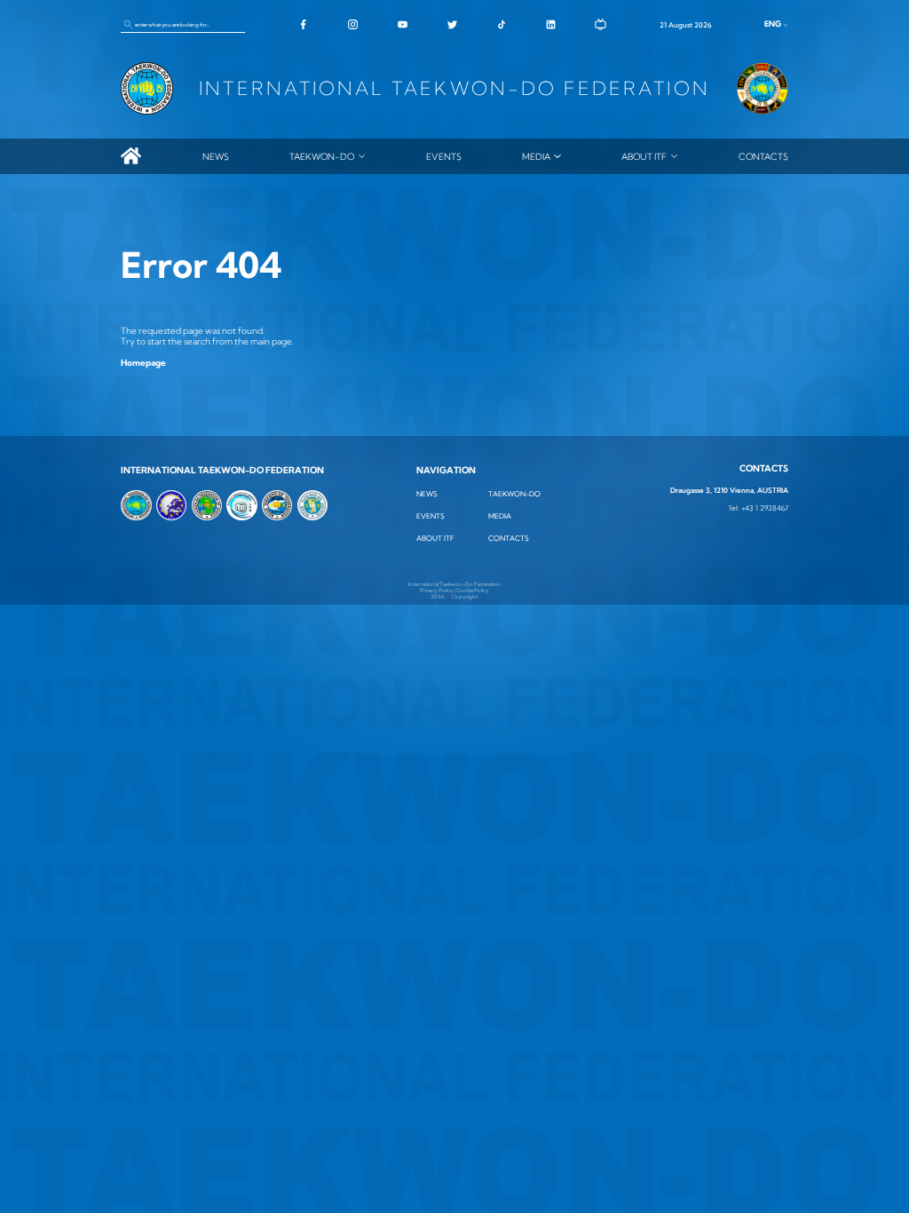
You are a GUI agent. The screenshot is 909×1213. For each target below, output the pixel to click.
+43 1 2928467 (764, 508)
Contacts (763, 156)
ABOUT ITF (644, 156)
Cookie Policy (472, 590)
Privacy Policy (437, 590)
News (215, 156)
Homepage (143, 362)
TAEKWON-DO (321, 156)
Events (444, 156)
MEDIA (536, 156)
